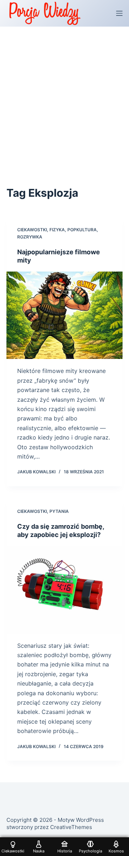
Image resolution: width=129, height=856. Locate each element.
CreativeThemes (71, 827)
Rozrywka (29, 237)
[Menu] (119, 13)
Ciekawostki (32, 229)
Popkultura (82, 229)
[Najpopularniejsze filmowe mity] (64, 315)
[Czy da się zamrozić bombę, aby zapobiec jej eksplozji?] (64, 590)
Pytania (59, 511)
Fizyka (57, 229)
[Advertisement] (64, 95)
